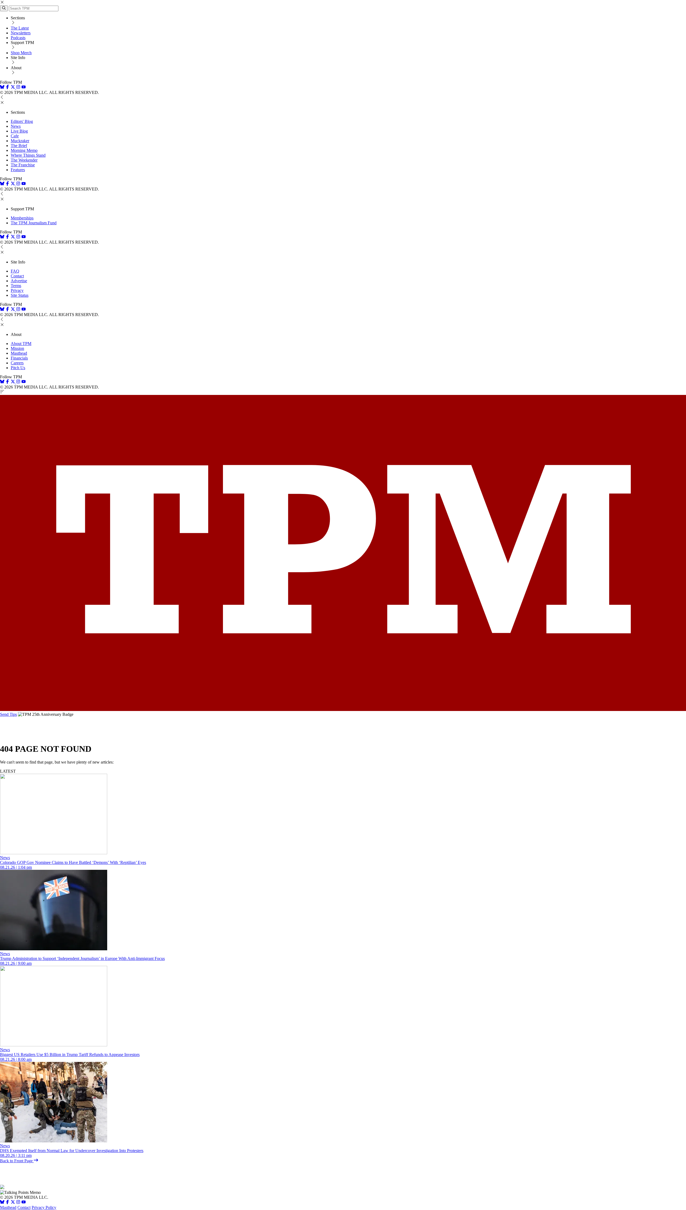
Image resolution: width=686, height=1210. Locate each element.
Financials (19, 358)
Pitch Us (18, 367)
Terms (16, 285)
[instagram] (18, 87)
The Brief (19, 145)
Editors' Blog (22, 121)
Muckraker (20, 140)
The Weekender (24, 160)
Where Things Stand (28, 155)
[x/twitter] (13, 87)
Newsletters (21, 33)
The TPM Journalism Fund (34, 223)
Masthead (19, 353)
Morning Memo (24, 150)
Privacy (17, 290)
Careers (17, 363)
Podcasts (18, 37)
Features (18, 169)
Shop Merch (21, 52)
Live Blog (19, 131)
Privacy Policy (44, 1207)
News (16, 126)
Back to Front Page (17, 1160)
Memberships (22, 218)
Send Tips (8, 714)
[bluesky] (2, 87)
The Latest (20, 28)
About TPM (21, 343)
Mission (17, 348)
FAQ (15, 271)
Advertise (19, 280)
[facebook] (7, 87)
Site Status (19, 295)
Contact (17, 276)
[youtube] (23, 87)
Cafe (15, 136)
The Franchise (23, 165)
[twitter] (13, 1202)
